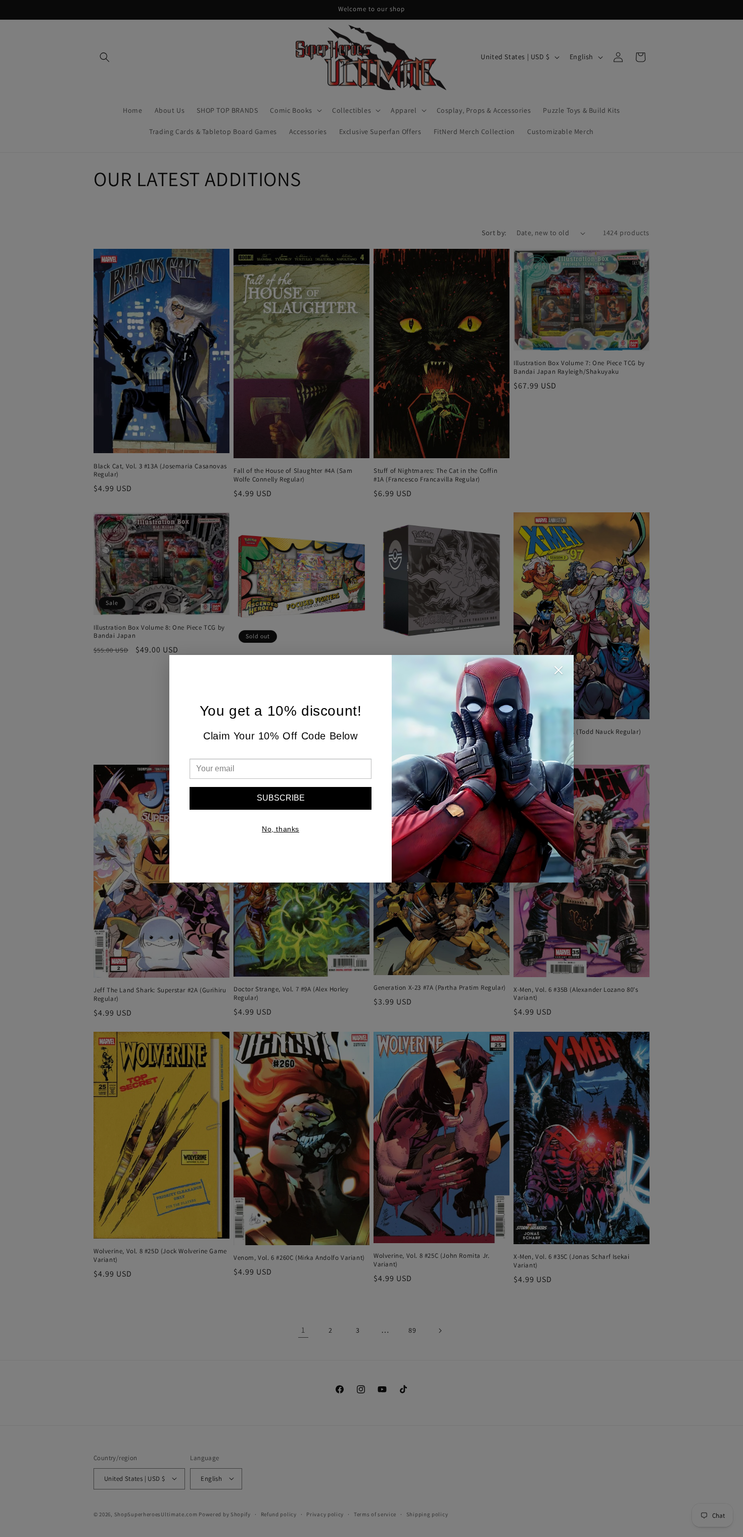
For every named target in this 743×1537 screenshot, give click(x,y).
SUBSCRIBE (281, 798)
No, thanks (280, 829)
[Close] (558, 672)
